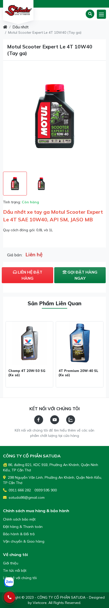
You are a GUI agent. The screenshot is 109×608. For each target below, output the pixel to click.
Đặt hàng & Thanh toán (23, 526)
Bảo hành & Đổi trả (18, 534)
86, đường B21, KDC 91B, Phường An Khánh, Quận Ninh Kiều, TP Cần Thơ (50, 467)
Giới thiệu (10, 563)
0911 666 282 (19, 490)
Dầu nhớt (20, 27)
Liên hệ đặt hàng (29, 275)
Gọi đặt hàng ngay (81, 275)
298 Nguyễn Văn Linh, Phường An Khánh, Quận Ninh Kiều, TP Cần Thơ (52, 480)
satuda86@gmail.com (26, 497)
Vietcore (40, 602)
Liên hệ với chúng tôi (20, 578)
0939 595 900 (45, 490)
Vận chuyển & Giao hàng (23, 541)
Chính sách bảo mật (19, 519)
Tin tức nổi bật (14, 570)
